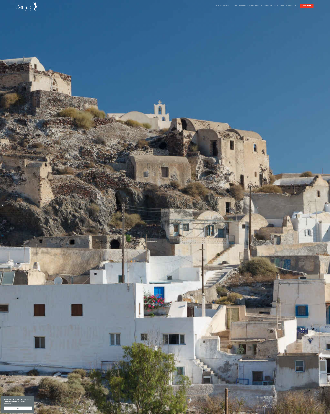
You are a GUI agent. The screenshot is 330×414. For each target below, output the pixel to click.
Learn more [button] (7, 403)
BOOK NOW (307, 6)
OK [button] (18, 408)
